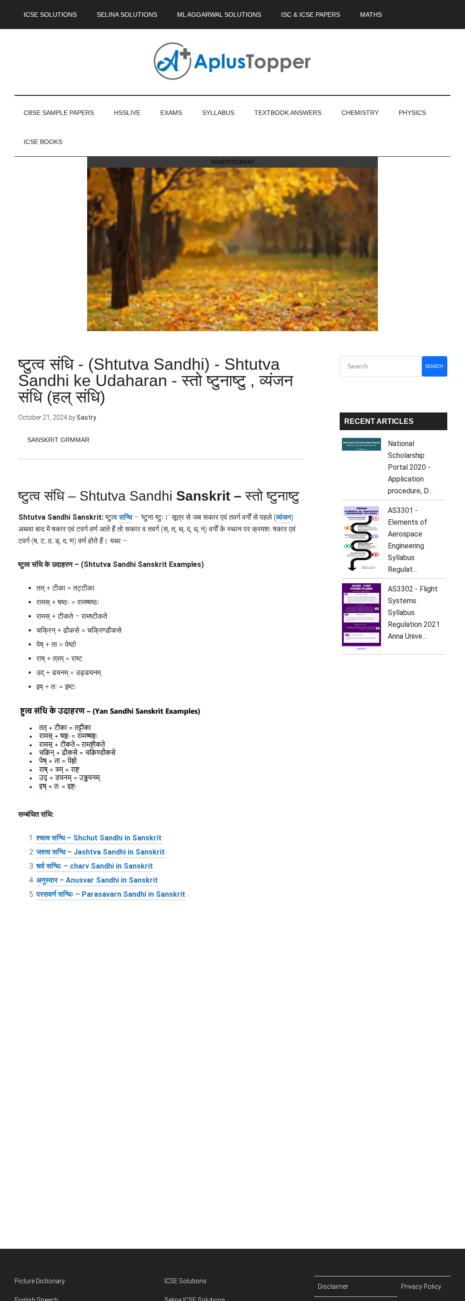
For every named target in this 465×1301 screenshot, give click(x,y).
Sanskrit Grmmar (58, 439)
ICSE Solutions (185, 1281)
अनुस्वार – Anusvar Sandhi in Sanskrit (97, 880)
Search (434, 366)
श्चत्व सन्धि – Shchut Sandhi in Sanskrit (99, 838)
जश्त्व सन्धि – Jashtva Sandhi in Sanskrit (100, 852)
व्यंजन (283, 517)
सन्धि (125, 517)
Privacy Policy (421, 1286)
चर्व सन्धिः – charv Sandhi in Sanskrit (94, 866)
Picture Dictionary (40, 1281)
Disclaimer (333, 1286)
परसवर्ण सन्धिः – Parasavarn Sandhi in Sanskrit (110, 894)
